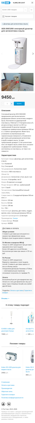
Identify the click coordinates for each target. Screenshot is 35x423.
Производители (6, 388)
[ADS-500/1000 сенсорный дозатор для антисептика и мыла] (17, 69)
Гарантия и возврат (8, 394)
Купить (19, 103)
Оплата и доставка (16, 290)
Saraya (15, 218)
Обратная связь (6, 391)
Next (33, 54)
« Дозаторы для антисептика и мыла (15, 24)
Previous (2, 54)
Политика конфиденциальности (12, 397)
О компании (5, 382)
